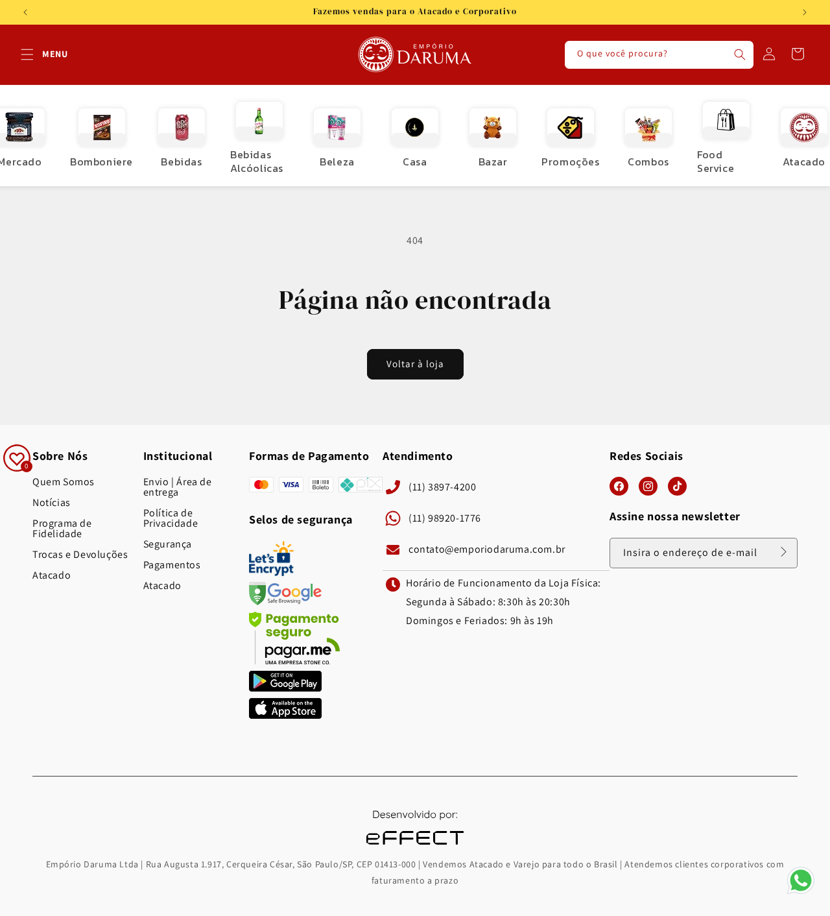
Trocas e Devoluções (80, 554)
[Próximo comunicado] (804, 12)
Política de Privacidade (170, 518)
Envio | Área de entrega (177, 487)
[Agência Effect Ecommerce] (415, 846)
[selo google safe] (285, 602)
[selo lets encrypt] (271, 572)
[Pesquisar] (740, 54)
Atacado (51, 575)
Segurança (167, 544)
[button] (27, 54)
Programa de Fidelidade (62, 528)
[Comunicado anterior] (25, 12)
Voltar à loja (415, 363)
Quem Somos (63, 482)
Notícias (51, 503)
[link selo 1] (285, 688)
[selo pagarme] (294, 661)
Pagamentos (172, 565)
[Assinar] (783, 552)
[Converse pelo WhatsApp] (801, 893)
